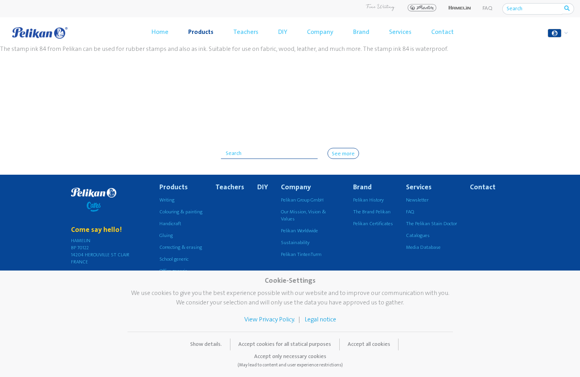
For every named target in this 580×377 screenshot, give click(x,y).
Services (400, 31)
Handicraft (170, 223)
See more (343, 154)
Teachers (245, 31)
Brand (361, 31)
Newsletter (417, 200)
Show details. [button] (206, 344)
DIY (282, 31)
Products (200, 31)
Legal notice (320, 319)
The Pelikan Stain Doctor (431, 223)
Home (160, 31)
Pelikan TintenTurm (301, 254)
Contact (442, 31)
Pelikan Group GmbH (302, 200)
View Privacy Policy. (269, 319)
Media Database (423, 247)
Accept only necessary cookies (290, 360)
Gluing (166, 235)
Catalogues (418, 235)
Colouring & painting (180, 212)
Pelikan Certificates (373, 223)
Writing (166, 200)
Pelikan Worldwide (299, 230)
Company (320, 31)
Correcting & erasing (180, 247)
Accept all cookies (369, 344)
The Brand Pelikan (372, 212)
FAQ (487, 8)
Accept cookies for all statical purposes (284, 344)
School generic (174, 259)
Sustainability (295, 242)
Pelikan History (368, 200)
